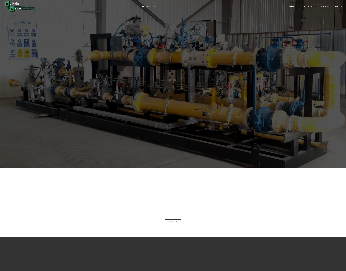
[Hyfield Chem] (13, 6)
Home (111, 93)
